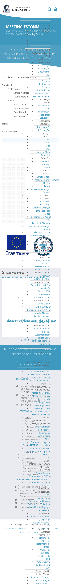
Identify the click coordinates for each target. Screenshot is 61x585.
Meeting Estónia (42, 402)
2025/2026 (45, 275)
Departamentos (42, 93)
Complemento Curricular (38, 309)
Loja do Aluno (43, 152)
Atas (48, 74)
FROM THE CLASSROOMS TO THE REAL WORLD (37, 379)
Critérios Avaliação (41, 207)
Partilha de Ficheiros (40, 516)
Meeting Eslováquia (41, 396)
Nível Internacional (41, 316)
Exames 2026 (44, 291)
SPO (48, 142)
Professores (44, 510)
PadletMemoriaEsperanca (46, 179)
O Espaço (45, 46)
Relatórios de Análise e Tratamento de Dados (43, 542)
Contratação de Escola (39, 235)
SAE (48, 139)
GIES (48, 145)
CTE (48, 220)
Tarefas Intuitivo (42, 266)
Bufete (47, 167)
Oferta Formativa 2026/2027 (42, 262)
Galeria (47, 457)
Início (47, 19)
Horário (46, 183)
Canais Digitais (43, 176)
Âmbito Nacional (42, 313)
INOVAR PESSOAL (15, 54)
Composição (44, 65)
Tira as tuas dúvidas (40, 250)
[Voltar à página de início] (16, 7)
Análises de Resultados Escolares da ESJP (44, 554)
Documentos (44, 71)
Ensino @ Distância (41, 223)
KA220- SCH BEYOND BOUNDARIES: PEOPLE (39, 373)
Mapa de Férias (43, 583)
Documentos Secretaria (39, 504)
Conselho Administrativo (43, 89)
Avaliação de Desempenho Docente (39, 499)
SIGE (13, 50)
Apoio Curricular (42, 306)
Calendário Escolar (41, 232)
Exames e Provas (42, 278)
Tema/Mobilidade (42, 426)
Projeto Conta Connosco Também (40, 339)
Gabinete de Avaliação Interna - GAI (41, 522)
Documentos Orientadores (44, 203)
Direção (46, 78)
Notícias (46, 454)
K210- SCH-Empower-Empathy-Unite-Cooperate (37, 450)
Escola (47, 22)
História (46, 40)
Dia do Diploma (42, 473)
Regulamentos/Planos (40, 216)
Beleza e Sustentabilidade (42, 333)
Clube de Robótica (41, 328)
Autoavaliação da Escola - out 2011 (43, 564)
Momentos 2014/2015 (39, 479)
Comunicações (43, 580)
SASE (48, 148)
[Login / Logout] (55, 9)
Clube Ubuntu (44, 303)
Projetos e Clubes (41, 297)
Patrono (46, 43)
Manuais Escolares (41, 269)
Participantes (44, 429)
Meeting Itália (43, 399)
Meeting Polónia (42, 405)
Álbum (47, 368)
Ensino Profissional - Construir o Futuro (40, 358)
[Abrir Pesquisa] (50, 9)
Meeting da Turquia (41, 392)
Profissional (44, 294)
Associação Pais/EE (41, 96)
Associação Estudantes (45, 116)
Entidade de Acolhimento (44, 434)
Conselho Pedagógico (44, 82)
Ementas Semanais (45, 163)
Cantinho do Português (44, 345)
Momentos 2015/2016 (39, 482)
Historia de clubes (41, 322)
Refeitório (45, 155)
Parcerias (46, 485)
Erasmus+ (45, 350)
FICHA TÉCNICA (10, 528)
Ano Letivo (45, 254)
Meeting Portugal (42, 408)
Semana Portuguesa (40, 442)
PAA (48, 494)
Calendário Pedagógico (39, 507)
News (47, 439)
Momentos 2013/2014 (39, 476)
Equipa (47, 186)
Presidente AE (43, 127)
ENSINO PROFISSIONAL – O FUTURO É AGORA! (37, 413)
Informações (44, 68)
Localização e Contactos (43, 246)
